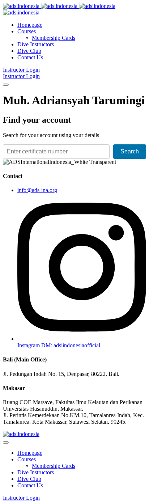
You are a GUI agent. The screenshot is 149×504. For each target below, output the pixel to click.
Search (129, 151)
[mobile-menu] (6, 85)
